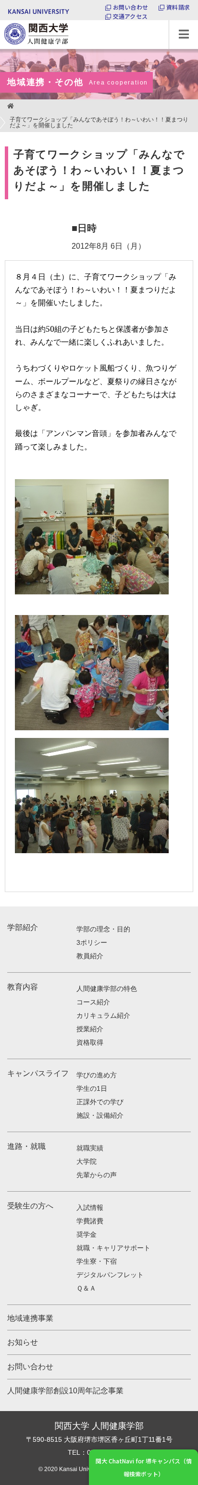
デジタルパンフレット (110, 1275)
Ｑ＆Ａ (86, 1288)
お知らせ (22, 1342)
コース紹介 (93, 1002)
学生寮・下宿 (96, 1261)
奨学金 (86, 1234)
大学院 (86, 1161)
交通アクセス (130, 16)
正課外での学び (100, 1102)
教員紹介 (89, 956)
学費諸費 (89, 1221)
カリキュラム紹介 (103, 1015)
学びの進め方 (96, 1075)
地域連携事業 (30, 1318)
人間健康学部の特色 (106, 988)
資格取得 (89, 1042)
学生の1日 (91, 1088)
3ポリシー (91, 942)
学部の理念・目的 (103, 929)
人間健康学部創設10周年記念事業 (65, 1391)
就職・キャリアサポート (113, 1248)
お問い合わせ (130, 7)
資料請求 (178, 7)
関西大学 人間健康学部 (2, 20)
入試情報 (89, 1207)
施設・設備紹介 (100, 1115)
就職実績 (89, 1148)
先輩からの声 (96, 1175)
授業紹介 (89, 1029)
